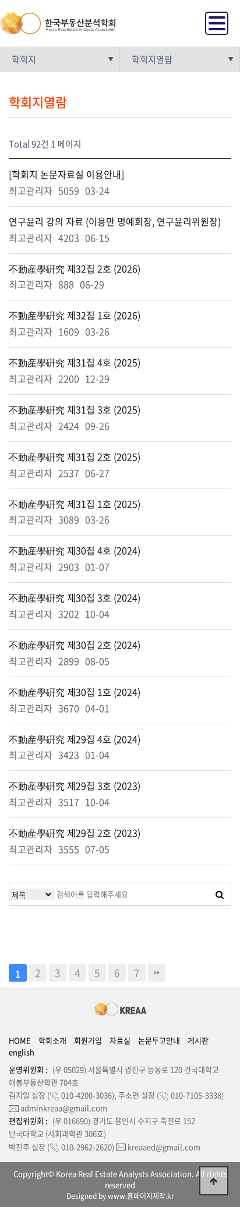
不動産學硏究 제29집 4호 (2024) (74, 739)
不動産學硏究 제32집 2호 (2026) (74, 268)
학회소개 (52, 1040)
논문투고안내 (159, 1040)
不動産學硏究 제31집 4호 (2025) (74, 362)
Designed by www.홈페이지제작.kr (120, 1196)
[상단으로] (213, 1180)
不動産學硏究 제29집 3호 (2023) (74, 785)
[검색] (220, 894)
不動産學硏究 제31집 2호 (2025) (74, 456)
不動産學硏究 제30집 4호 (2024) (74, 550)
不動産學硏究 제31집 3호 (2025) (74, 409)
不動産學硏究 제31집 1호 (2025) (74, 504)
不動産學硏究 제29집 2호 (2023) (74, 833)
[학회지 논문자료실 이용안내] (66, 174)
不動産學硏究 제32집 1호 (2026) (74, 315)
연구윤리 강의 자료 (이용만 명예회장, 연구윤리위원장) (115, 221)
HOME (20, 1040)
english (21, 1051)
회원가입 (88, 1040)
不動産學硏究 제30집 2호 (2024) (74, 645)
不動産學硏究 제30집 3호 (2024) (74, 597)
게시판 (198, 1040)
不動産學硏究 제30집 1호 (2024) (74, 692)
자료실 (120, 1040)
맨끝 (156, 973)
